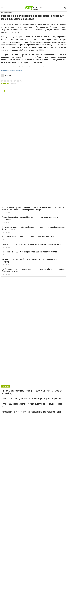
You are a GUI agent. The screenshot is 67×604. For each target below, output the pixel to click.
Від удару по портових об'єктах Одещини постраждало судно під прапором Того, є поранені (33, 228)
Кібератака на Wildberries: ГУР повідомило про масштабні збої (28, 237)
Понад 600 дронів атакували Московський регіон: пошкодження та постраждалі (30, 218)
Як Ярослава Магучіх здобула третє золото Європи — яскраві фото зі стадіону (30, 260)
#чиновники (19, 70)
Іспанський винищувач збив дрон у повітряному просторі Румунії (29, 252)
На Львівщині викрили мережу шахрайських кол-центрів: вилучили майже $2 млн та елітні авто (33, 270)
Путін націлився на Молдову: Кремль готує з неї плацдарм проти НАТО (31, 244)
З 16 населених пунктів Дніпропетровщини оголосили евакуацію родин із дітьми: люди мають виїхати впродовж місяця (33, 208)
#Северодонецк (5, 70)
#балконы (12, 70)
